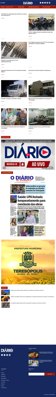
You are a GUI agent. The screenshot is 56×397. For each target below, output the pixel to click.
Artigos (2, 372)
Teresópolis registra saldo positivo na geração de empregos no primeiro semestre (28, 303)
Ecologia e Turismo (5, 380)
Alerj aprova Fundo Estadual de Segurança (39, 70)
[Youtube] (49, 2)
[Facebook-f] (43, 2)
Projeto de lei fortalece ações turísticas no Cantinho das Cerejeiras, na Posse (27, 290)
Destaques (3, 376)
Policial (2, 385)
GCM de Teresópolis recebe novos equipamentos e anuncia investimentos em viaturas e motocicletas (32, 296)
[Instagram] (45, 2)
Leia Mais (2, 18)
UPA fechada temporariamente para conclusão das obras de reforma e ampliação (45, 361)
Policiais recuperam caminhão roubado (11, 98)
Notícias (2, 383)
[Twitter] (47, 2)
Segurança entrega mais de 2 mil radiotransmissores (9, 61)
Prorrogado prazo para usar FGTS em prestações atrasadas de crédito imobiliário (41, 43)
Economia (3, 382)
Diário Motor (3, 378)
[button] (40, 2)
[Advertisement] (28, 316)
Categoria (3, 374)
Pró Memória (3, 387)
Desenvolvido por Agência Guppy (49, 394)
